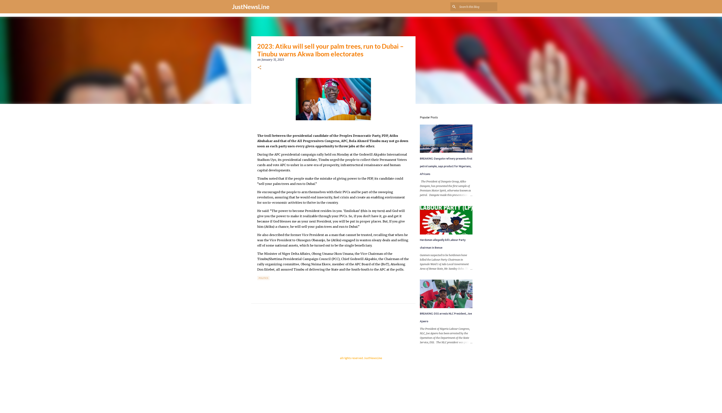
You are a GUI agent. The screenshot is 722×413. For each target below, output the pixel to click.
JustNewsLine (250, 6)
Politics (263, 278)
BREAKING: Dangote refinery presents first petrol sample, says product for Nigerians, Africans (446, 166)
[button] (259, 67)
